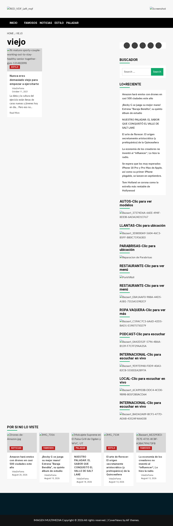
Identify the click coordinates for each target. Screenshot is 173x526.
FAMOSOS (30, 22)
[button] (164, 22)
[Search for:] (136, 72)
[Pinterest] (158, 45)
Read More (14, 113)
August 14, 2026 (116, 482)
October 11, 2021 (20, 91)
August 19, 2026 (52, 478)
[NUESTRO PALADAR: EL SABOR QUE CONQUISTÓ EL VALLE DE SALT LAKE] (86, 443)
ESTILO (59, 22)
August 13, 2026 (148, 478)
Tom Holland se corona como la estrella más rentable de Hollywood (140, 186)
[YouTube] (150, 45)
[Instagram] (143, 45)
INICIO (13, 22)
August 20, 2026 (19, 475)
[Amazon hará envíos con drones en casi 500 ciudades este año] (22, 443)
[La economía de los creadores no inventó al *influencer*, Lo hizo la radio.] (151, 443)
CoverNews (115, 520)
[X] (135, 45)
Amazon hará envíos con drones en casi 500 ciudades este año (142, 96)
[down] (19, 23)
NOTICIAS (46, 22)
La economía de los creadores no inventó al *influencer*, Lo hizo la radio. (141, 153)
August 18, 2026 (84, 482)
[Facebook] (127, 45)
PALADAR (72, 22)
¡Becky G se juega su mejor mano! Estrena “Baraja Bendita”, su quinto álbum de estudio (142, 109)
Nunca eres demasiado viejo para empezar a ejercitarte (24, 80)
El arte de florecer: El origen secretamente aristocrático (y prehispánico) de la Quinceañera (140, 138)
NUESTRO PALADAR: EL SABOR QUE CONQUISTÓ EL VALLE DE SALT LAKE (140, 124)
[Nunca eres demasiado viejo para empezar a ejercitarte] (24, 60)
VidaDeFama (18, 88)
